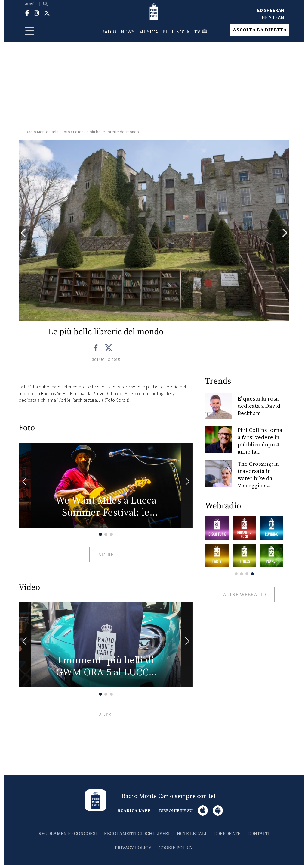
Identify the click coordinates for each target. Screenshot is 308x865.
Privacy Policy (133, 848)
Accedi (29, 4)
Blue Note (175, 31)
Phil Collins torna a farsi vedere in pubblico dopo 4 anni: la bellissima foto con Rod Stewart (260, 448)
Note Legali (191, 833)
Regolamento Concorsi (67, 833)
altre (106, 554)
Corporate (227, 833)
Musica (148, 31)
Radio (108, 31)
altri (106, 714)
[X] (108, 348)
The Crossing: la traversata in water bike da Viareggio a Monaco (258, 478)
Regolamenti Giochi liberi (137, 833)
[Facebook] (96, 348)
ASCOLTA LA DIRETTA (260, 29)
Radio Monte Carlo (42, 132)
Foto (66, 132)
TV (197, 31)
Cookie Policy (176, 848)
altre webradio (244, 594)
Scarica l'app (134, 810)
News (128, 31)
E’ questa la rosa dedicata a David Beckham (259, 406)
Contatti (259, 833)
